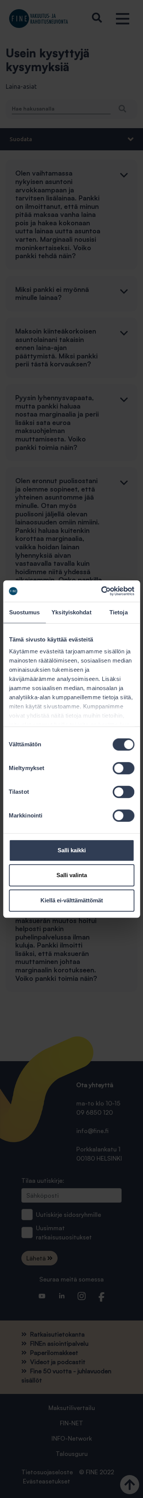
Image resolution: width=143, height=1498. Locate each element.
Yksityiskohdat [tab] (71, 612)
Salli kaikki (72, 850)
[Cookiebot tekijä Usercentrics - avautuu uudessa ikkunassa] (101, 591)
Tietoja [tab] (118, 612)
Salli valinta (71, 875)
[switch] (123, 768)
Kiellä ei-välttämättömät (71, 900)
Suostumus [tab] (24, 612)
